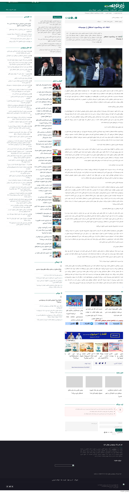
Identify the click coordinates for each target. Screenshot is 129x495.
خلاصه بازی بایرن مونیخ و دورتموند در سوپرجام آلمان (18, 86)
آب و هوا (70, 480)
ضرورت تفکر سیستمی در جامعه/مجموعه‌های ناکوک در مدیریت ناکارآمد (44, 200)
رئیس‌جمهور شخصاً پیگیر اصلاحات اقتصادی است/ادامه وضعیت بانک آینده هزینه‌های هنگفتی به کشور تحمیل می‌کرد (20, 201)
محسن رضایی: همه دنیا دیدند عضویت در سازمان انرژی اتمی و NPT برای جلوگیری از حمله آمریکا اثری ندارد (20, 189)
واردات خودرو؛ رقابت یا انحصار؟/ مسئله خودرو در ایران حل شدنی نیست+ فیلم (19, 35)
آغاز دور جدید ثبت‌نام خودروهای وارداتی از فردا (19, 67)
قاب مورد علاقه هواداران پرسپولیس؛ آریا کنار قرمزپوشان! (51, 307)
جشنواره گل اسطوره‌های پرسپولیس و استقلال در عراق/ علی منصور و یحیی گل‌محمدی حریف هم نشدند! (20, 107)
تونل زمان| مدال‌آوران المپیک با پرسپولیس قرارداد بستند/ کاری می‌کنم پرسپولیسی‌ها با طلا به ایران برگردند (19, 195)
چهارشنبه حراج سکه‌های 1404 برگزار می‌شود (20, 41)
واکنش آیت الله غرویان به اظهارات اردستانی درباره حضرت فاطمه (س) (49, 281)
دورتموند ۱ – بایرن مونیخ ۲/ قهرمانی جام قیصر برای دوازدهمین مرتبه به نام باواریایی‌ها (18, 152)
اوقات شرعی (55, 480)
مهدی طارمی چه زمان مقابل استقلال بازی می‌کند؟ (20, 70)
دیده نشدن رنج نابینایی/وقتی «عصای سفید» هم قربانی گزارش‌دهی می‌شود (43, 160)
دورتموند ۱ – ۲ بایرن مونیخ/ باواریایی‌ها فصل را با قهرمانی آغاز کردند (18, 102)
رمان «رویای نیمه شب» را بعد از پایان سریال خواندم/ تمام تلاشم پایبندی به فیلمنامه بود (19, 63)
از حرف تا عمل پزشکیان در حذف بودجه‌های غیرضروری (20, 30)
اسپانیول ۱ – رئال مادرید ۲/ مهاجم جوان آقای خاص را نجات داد (19, 75)
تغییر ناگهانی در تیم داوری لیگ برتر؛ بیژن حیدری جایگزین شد (20, 172)
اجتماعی (120, 10)
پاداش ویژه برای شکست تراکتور (22, 78)
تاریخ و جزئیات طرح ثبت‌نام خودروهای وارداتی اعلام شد (18, 168)
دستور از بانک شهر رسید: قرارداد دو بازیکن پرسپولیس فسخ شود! (50, 50)
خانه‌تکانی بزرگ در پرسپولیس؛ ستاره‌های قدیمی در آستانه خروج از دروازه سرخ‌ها (49, 316)
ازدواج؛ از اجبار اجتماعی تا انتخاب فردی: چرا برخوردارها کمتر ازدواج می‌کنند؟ (44, 144)
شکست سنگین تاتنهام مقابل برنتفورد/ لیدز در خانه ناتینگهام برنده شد (19, 210)
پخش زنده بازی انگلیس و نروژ (52, 37)
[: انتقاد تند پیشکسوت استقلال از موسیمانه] (67, 18)
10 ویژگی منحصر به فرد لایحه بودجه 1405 (20, 39)
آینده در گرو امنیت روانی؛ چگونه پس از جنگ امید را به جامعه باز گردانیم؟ (44, 230)
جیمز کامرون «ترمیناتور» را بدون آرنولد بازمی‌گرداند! (48, 278)
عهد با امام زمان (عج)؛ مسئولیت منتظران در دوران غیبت (19, 123)
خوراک (76, 480)
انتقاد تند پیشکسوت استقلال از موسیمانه (94, 27)
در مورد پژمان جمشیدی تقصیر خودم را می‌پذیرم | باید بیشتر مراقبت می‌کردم (49, 286)
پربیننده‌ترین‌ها (57, 17)
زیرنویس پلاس (115, 17)
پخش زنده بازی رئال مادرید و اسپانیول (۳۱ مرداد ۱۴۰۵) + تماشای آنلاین (19, 224)
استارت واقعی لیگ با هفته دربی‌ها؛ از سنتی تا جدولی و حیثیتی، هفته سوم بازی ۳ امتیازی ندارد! (20, 128)
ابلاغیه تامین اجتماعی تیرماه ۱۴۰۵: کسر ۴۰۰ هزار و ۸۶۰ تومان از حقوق (49, 40)
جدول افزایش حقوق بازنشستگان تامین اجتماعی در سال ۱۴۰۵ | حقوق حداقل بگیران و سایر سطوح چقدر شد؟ (49, 22)
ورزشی (58, 293)
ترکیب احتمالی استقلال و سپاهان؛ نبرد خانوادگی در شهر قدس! (113, 393)
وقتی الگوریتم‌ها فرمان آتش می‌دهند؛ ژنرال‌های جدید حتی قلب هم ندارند (113, 312)
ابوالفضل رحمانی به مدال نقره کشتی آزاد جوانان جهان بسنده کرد (18, 183)
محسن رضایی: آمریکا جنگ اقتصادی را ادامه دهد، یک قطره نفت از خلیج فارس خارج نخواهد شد (19, 113)
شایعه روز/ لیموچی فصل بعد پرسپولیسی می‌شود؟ (50, 301)
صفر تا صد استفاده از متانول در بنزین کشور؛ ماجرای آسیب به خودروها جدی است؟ (19, 90)
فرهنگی (57, 262)
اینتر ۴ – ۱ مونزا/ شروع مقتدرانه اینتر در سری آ (18, 164)
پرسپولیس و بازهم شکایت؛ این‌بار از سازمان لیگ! (49, 320)
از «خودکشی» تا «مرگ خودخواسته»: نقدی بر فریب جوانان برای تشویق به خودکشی (43, 178)
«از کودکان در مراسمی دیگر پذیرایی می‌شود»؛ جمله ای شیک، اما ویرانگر (44, 135)
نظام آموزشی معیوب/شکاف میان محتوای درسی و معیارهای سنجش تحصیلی (43, 246)
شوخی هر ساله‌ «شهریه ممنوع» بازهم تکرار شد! (18, 60)
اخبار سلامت (113, 10)
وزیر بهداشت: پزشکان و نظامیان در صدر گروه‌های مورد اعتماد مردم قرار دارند (20, 206)
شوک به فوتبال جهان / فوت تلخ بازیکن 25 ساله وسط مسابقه (18, 219)
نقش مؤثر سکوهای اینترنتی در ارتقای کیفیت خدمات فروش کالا (19, 161)
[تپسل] (66, 333)
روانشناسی (106, 10)
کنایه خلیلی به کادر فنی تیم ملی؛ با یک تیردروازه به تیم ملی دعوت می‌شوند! (49, 311)
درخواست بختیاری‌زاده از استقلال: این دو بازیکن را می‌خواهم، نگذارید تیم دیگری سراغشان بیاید (49, 45)
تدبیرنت (110, 487)
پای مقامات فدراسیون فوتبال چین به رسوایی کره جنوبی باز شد (19, 82)
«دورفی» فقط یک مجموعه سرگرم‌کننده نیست (19, 180)
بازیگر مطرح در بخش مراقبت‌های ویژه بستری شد (48, 270)
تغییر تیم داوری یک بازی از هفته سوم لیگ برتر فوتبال (18, 215)
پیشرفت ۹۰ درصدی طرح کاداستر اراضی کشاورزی (20, 97)
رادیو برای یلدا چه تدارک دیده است (52, 275)
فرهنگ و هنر (92, 10)
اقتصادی (27, 17)
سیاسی (99, 10)
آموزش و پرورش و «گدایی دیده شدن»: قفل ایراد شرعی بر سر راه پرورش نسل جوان (43, 169)
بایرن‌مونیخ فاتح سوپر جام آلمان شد (21, 94)
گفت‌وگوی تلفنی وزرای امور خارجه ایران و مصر (18, 149)
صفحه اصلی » (108, 13)
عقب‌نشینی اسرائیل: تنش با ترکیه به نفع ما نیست (19, 137)
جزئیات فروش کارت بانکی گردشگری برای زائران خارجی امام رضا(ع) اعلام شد (18, 52)
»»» (122, 292)
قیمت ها (63, 480)
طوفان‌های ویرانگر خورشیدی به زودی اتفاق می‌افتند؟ (19, 176)
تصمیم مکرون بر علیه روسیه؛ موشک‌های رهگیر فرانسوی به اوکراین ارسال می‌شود (18, 156)
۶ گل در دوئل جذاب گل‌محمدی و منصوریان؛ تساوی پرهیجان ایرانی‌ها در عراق (19, 133)
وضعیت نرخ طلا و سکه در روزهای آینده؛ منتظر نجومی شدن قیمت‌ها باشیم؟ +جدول (18, 118)
